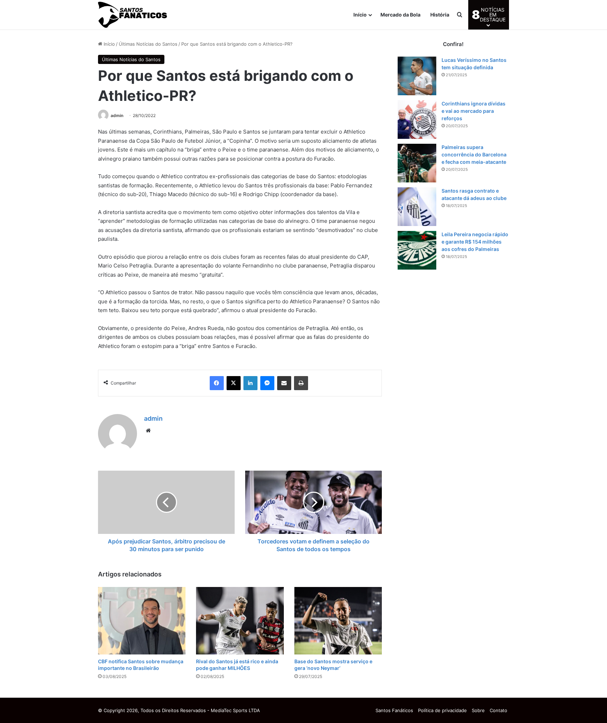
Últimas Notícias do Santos (148, 44)
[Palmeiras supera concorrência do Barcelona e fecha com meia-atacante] (417, 163)
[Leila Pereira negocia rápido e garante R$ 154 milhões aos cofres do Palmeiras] (417, 250)
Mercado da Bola (400, 15)
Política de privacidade (442, 710)
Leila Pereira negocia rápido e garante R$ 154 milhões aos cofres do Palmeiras (475, 241)
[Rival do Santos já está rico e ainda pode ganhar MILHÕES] (239, 620)
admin (117, 115)
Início (360, 15)
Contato (498, 710)
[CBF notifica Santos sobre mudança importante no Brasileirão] (141, 620)
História (439, 15)
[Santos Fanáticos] (133, 15)
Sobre (478, 710)
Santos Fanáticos (394, 710)
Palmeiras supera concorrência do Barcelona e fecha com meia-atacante (474, 154)
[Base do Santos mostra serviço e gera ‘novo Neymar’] (338, 620)
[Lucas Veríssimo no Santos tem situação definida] (417, 76)
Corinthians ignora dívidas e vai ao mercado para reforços (473, 111)
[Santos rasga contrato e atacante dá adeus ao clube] (417, 206)
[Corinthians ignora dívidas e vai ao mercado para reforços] (417, 119)
